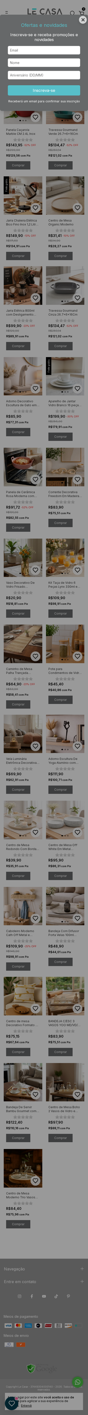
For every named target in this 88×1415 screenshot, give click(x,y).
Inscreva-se (44, 90)
